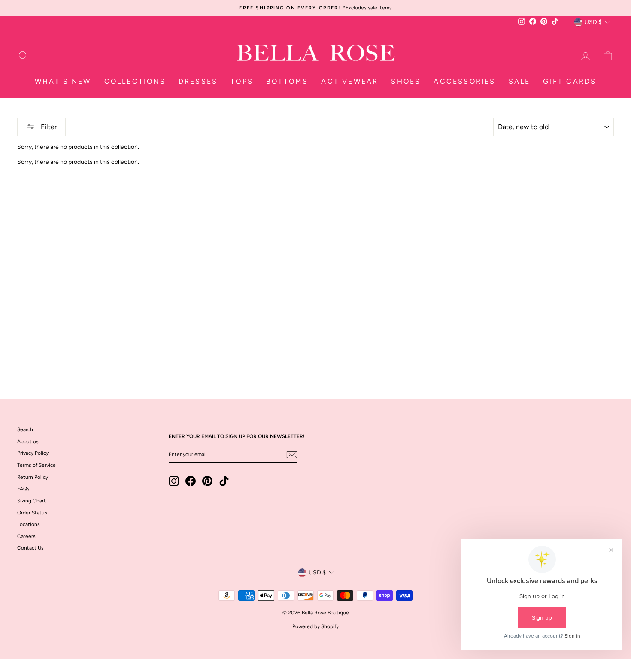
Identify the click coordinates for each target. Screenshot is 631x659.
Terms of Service (36, 465)
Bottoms (287, 81)
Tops (242, 81)
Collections (135, 81)
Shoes (406, 81)
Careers (26, 536)
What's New (63, 81)
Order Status (32, 513)
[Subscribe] (291, 455)
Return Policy (32, 477)
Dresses (198, 81)
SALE (520, 81)
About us (28, 441)
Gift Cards (569, 81)
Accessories (464, 81)
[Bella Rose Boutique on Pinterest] (207, 481)
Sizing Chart (31, 501)
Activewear (349, 81)
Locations (28, 524)
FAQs (23, 489)
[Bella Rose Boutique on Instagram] (174, 481)
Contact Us (30, 548)
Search (25, 429)
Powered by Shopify (315, 626)
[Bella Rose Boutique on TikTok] (224, 481)
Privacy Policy (33, 453)
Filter (48, 127)
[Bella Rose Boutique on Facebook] (190, 481)
